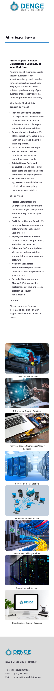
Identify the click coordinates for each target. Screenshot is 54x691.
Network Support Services (27, 518)
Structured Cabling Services (27, 553)
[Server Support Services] (27, 570)
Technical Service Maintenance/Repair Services (27, 447)
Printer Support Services (27, 376)
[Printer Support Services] (27, 358)
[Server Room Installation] (27, 466)
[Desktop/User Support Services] (27, 605)
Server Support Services (27, 588)
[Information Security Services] (27, 393)
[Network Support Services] (27, 500)
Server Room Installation (27, 483)
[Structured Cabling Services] (27, 535)
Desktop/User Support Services (27, 623)
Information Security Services (27, 411)
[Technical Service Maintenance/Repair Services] (27, 428)
